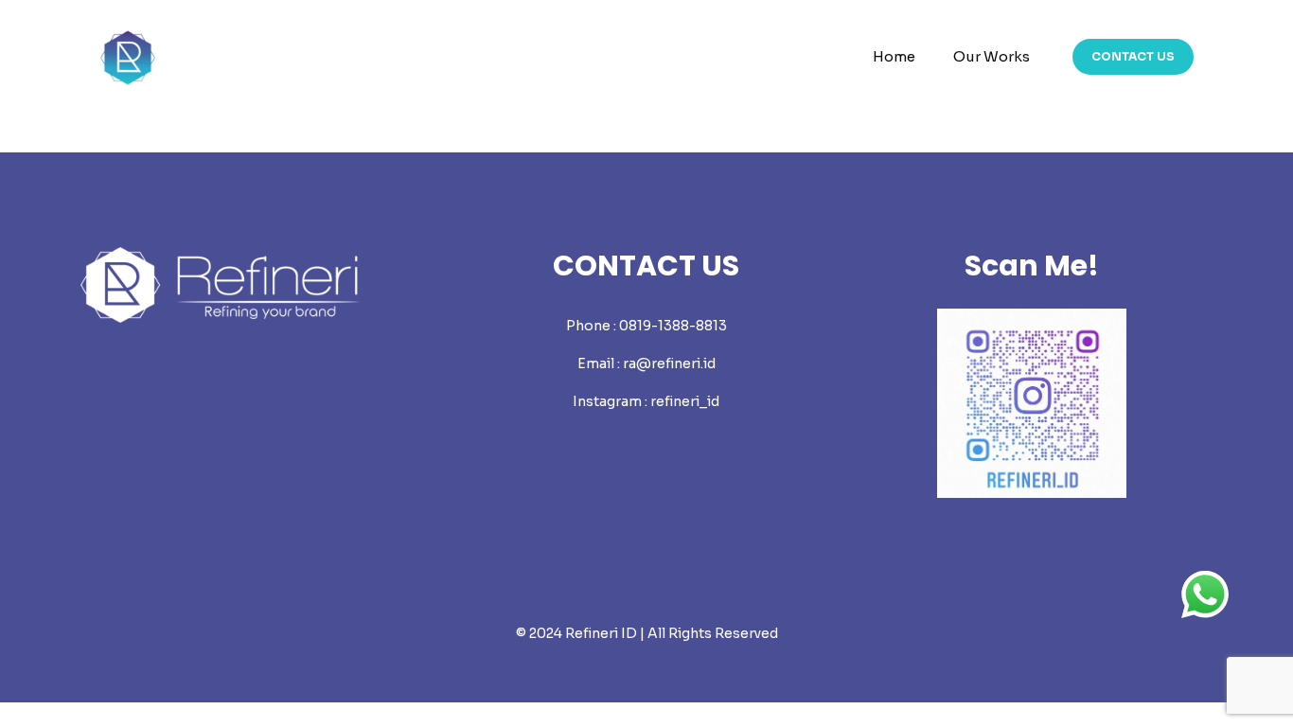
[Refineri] (127, 57)
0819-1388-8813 (673, 325)
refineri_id (684, 401)
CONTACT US (1133, 56)
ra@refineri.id (669, 363)
